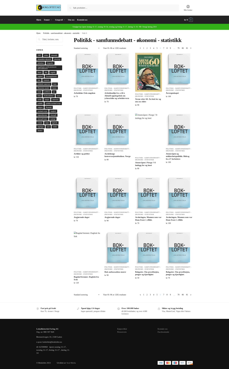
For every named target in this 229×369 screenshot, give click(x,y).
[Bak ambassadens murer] (118, 248)
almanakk (54, 55)
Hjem (38, 33)
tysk (48, 127)
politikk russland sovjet (53, 103)
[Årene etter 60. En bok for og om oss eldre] (148, 72)
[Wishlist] (97, 57)
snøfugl (52, 119)
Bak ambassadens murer (115, 272)
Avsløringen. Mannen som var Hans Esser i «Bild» (148, 218)
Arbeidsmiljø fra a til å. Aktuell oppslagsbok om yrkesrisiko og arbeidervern (117, 95)
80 (183, 48)
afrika (46, 55)
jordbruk (47, 92)
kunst (58, 96)
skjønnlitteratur (42, 115)
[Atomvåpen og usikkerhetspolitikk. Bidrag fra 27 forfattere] (179, 129)
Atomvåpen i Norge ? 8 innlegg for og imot (145, 164)
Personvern (122, 332)
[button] (188, 20)
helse (55, 84)
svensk (40, 123)
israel (39, 92)
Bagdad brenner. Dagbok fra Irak (86, 278)
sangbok (53, 111)
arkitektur (41, 63)
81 (187, 48)
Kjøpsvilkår (122, 329)
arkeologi (57, 59)
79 (178, 48)
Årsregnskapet (172, 93)
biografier (50, 63)
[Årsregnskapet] (179, 69)
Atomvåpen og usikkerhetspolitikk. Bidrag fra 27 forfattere (177, 156)
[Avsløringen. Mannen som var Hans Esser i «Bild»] (148, 193)
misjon (47, 100)
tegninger (41, 127)
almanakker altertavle (44, 59)
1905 (39, 55)
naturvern (55, 100)
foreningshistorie (51, 76)
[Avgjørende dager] (87, 193)
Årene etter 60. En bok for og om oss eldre (148, 100)
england (40, 76)
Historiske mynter (43, 88)
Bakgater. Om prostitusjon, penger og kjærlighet (147, 273)
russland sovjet (42, 111)
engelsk (53, 72)
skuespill (53, 115)
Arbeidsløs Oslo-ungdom (84, 93)
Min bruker (188, 10)
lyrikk (39, 100)
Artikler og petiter (82, 154)
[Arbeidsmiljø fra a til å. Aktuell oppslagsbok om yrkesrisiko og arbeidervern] (118, 69)
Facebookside (163, 332)
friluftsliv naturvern (44, 84)
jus (54, 92)
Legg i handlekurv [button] (87, 102)
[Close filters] (63, 38)
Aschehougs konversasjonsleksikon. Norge (118, 155)
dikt (46, 72)
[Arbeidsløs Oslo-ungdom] (87, 69)
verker (55, 127)
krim (39, 96)
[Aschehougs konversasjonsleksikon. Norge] (118, 129)
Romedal (48, 107)
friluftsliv (46, 80)
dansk (39, 72)
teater (47, 123)
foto (39, 80)
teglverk (54, 123)
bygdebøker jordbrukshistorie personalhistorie (47, 68)
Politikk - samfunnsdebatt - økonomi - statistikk (61, 33)
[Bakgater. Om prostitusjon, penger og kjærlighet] (148, 248)
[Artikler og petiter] (87, 129)
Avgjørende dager (82, 217)
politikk (40, 103)
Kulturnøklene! (49, 96)
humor (54, 88)
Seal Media (71, 363)
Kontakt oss (163, 329)
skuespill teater (42, 119)
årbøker (40, 131)
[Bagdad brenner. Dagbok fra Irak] (87, 250)
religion (40, 107)
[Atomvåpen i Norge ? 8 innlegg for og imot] (148, 134)
